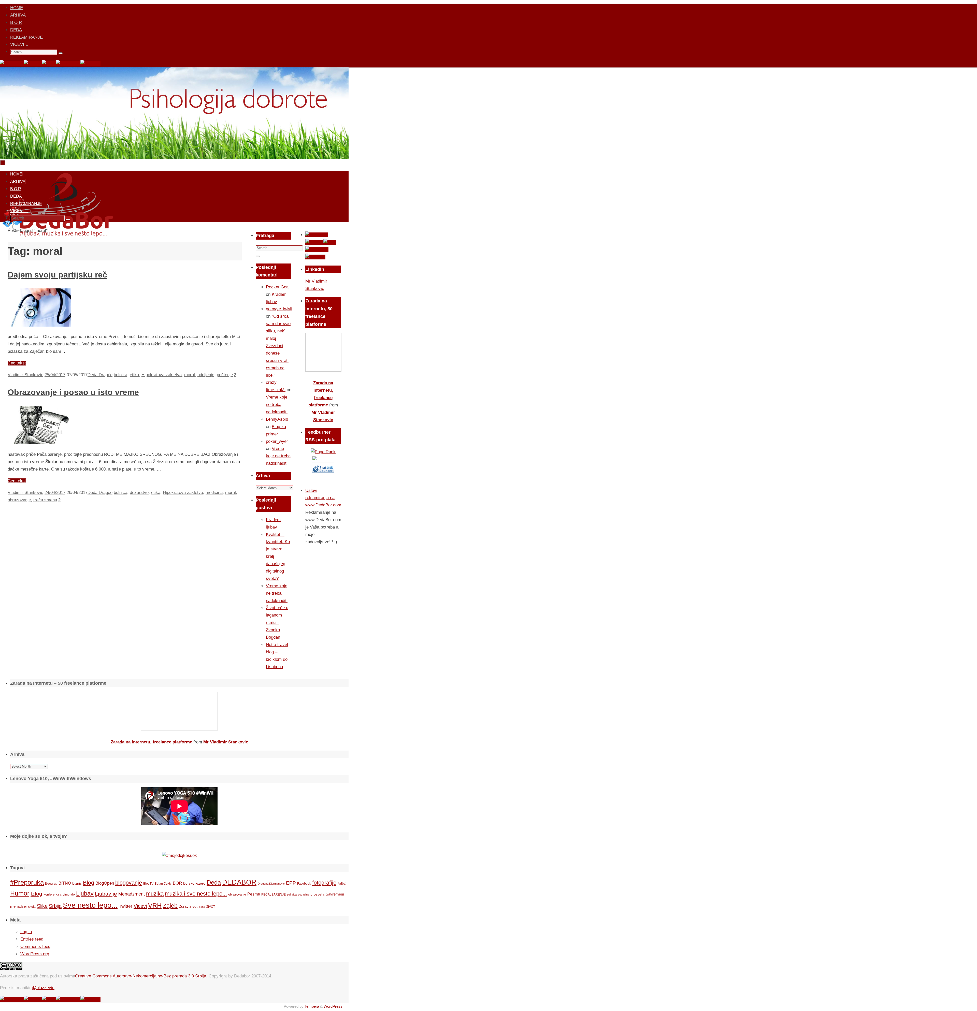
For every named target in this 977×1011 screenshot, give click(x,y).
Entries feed (31, 939)
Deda (214, 882)
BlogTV (148, 883)
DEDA (16, 29)
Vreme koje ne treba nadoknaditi (277, 404)
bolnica (120, 374)
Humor (19, 893)
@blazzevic (43, 987)
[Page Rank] (323, 451)
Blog (88, 883)
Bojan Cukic (163, 883)
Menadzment (131, 894)
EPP (291, 883)
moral (189, 374)
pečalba (292, 894)
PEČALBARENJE (273, 894)
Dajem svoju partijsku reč (57, 274)
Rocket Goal (278, 287)
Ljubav (85, 893)
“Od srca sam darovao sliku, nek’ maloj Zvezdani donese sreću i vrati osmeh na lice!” (278, 345)
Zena (202, 906)
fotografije (324, 883)
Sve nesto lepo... (90, 905)
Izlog (36, 894)
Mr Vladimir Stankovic (225, 742)
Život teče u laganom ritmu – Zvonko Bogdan (277, 622)
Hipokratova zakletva (161, 374)
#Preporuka (27, 882)
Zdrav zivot (188, 906)
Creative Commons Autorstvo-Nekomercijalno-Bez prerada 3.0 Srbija (140, 976)
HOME (16, 7)
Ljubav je (106, 894)
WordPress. (333, 1006)
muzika (155, 894)
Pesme (253, 894)
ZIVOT (210, 906)
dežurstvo (139, 492)
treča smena (45, 499)
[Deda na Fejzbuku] (12, 63)
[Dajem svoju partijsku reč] (39, 325)
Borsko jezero (194, 883)
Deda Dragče (100, 374)
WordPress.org (34, 953)
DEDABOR (239, 882)
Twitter (125, 906)
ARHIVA (18, 15)
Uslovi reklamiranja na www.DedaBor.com (323, 498)
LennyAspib (277, 419)
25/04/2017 (55, 374)
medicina (214, 492)
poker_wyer (277, 441)
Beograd (51, 883)
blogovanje (128, 883)
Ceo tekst (17, 363)
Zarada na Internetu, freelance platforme (151, 742)
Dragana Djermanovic (271, 883)
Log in (26, 931)
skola (32, 907)
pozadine (303, 894)
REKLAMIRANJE (26, 37)
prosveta (317, 894)
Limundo (69, 894)
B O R (16, 22)
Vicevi (140, 906)
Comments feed (35, 946)
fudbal (342, 883)
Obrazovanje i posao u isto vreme (73, 392)
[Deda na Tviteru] (33, 63)
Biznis (77, 883)
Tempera (312, 1006)
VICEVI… (19, 44)
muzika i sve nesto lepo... (196, 894)
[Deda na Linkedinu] (90, 63)
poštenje (225, 374)
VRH (155, 905)
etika (134, 374)
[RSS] (49, 63)
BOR (177, 883)
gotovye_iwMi (279, 308)
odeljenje (205, 374)
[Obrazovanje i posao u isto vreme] (39, 442)
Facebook (304, 883)
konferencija (52, 894)
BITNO (65, 883)
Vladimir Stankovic (25, 374)
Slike (42, 906)
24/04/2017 (55, 492)
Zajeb (170, 905)
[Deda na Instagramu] (68, 63)
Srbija (55, 906)
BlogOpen (104, 883)
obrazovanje (19, 499)
